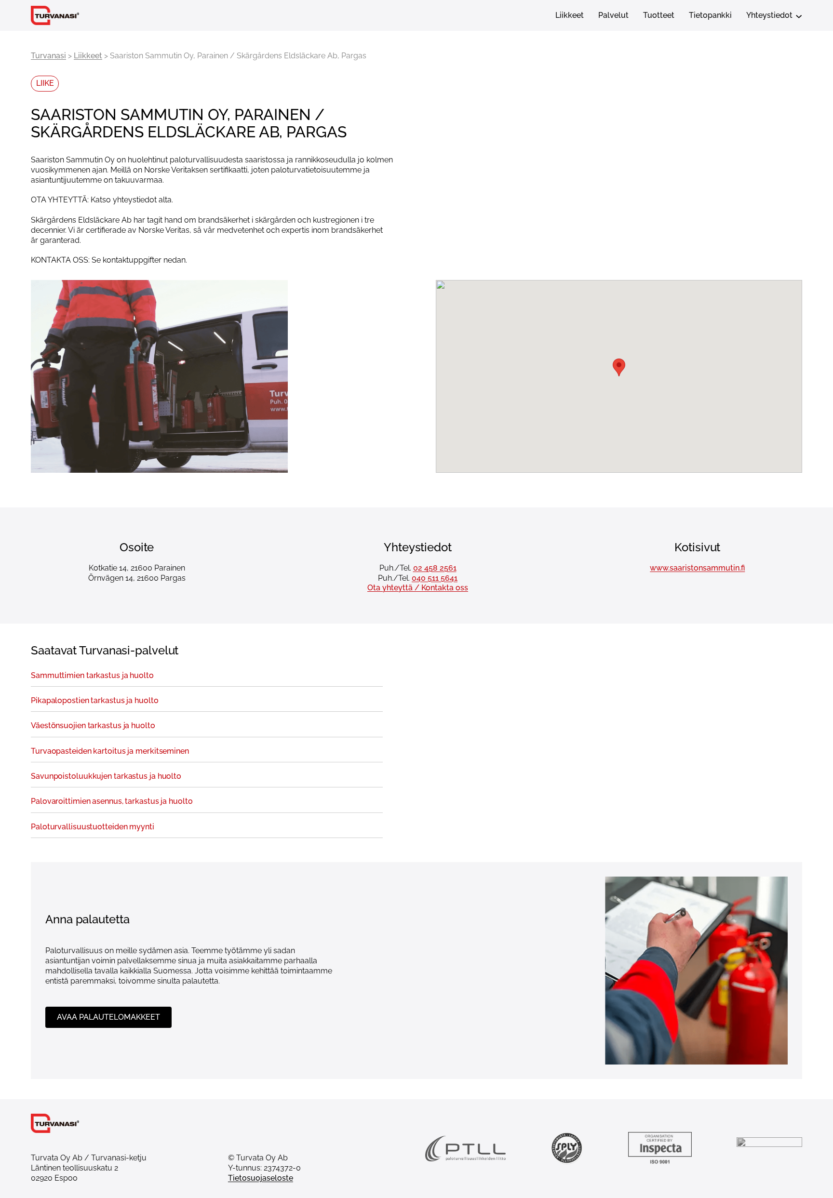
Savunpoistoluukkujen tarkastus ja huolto (106, 776)
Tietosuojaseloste (260, 1178)
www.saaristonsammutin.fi (697, 567)
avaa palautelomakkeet (108, 1017)
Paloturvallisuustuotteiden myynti (92, 827)
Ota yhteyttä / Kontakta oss (417, 587)
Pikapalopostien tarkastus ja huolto (95, 700)
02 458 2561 (435, 567)
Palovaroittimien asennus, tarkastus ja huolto (112, 801)
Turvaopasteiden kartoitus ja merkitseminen (110, 751)
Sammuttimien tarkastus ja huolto (92, 675)
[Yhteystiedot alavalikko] (798, 15)
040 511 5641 (434, 578)
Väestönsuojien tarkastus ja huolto (93, 725)
